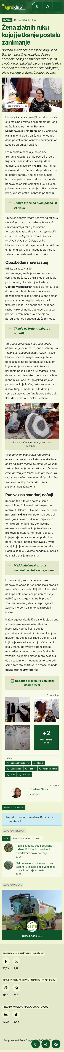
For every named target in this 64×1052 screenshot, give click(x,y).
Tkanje (39, 763)
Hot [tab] (6, 838)
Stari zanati (15, 769)
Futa (12, 774)
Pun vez (26, 774)
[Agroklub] (13, 6)
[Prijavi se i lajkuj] (35, 1044)
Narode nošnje (49, 769)
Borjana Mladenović (19, 763)
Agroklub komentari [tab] (13, 808)
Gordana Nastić (39, 789)
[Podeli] (45, 1044)
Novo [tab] (37, 838)
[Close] (47, 6)
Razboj (31, 769)
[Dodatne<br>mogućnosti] (56, 1044)
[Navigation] (57, 6)
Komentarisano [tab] (21, 838)
